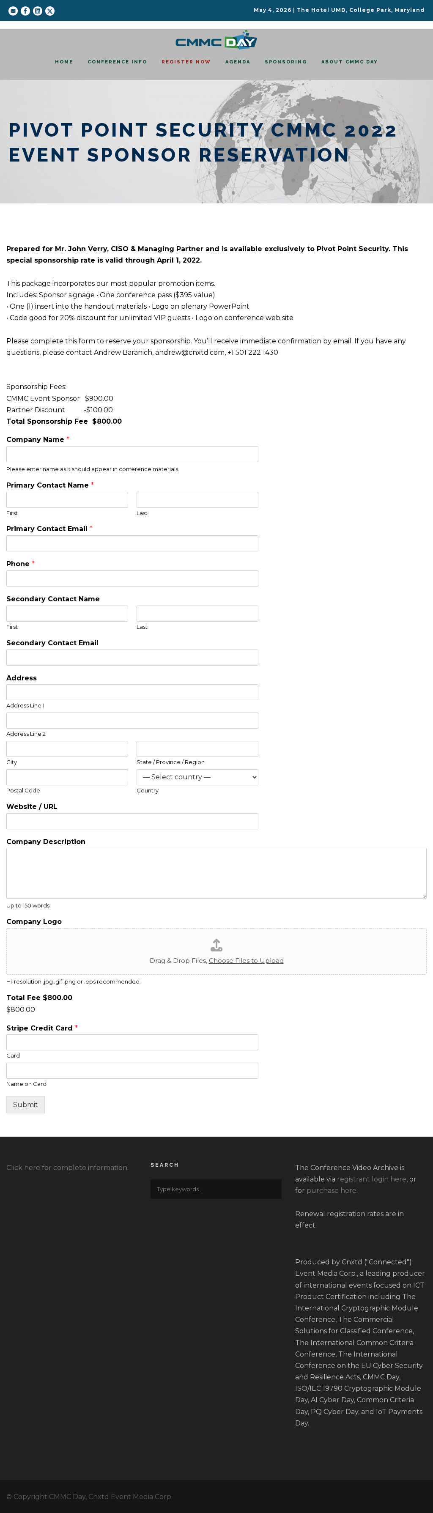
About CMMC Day (349, 62)
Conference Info (117, 62)
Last (142, 513)
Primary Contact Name (50, 485)
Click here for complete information (66, 1168)
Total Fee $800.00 (39, 998)
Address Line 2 (26, 733)
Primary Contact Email (49, 529)
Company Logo (34, 922)
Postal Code (23, 790)
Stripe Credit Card (42, 1028)
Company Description (45, 842)
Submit (25, 1105)
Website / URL (32, 807)
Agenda (237, 62)
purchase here (331, 1191)
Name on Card (26, 1083)
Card (13, 1055)
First (12, 513)
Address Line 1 (25, 705)
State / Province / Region (171, 762)
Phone (20, 564)
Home (64, 62)
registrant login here (371, 1179)
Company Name (37, 440)
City (11, 762)
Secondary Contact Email (52, 643)
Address (21, 678)
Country (148, 790)
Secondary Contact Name (53, 599)
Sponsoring (286, 62)
